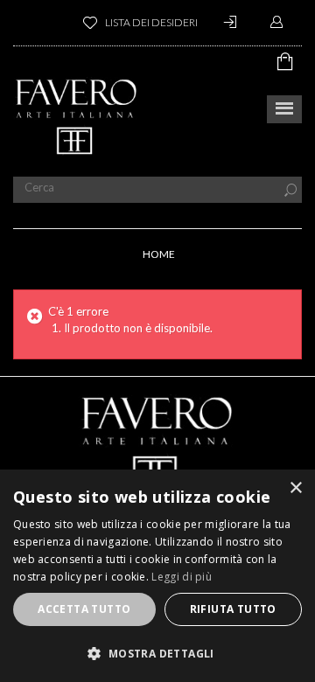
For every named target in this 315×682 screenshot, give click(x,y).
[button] (157, 653)
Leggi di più (181, 576)
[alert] (157, 576)
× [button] (295, 488)
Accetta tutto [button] (84, 609)
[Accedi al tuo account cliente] (233, 22)
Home (159, 254)
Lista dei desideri (151, 22)
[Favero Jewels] (76, 117)
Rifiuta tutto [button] (233, 609)
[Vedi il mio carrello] (289, 61)
